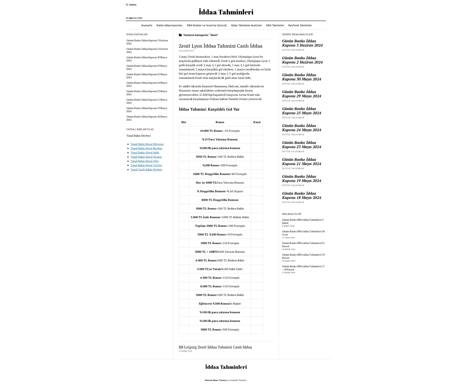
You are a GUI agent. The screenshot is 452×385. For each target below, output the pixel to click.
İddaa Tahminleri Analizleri (246, 25)
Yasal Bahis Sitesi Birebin (146, 148)
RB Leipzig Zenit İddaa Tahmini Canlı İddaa (215, 347)
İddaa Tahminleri (226, 11)
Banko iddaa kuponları (169, 25)
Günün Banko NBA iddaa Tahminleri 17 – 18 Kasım (303, 268)
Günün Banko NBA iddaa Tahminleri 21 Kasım (303, 244)
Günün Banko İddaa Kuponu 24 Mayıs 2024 (146, 84)
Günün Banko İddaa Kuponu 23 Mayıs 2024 (146, 93)
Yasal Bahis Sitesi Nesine (146, 157)
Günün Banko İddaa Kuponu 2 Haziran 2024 (147, 50)
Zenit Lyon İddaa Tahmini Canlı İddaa (220, 46)
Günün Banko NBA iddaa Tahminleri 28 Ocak (303, 233)
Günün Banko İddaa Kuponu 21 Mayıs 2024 (146, 101)
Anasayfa (146, 25)
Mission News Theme (215, 380)
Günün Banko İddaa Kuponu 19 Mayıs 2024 (146, 110)
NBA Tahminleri (275, 25)
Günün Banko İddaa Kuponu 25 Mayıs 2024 (146, 76)
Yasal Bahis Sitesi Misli (145, 152)
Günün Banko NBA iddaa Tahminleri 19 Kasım (303, 256)
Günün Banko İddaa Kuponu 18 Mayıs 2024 (146, 118)
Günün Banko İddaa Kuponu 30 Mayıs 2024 (146, 59)
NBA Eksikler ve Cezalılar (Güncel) (207, 25)
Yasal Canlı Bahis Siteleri (146, 169)
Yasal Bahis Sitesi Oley (145, 161)
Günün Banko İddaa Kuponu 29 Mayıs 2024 (146, 67)
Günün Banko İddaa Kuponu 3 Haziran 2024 (147, 42)
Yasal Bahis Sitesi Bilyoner (147, 144)
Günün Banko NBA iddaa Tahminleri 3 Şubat (302, 221)
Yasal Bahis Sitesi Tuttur (146, 165)
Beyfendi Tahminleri (300, 25)
